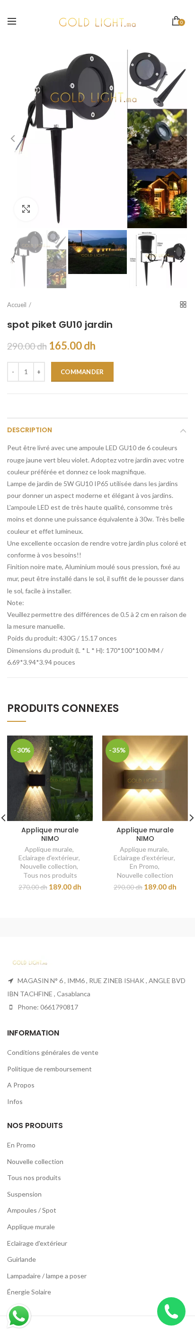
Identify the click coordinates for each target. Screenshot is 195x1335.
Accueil (17, 304)
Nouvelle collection (48, 866)
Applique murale (48, 849)
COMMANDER (82, 372)
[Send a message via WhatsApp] (19, 1316)
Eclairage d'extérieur (48, 858)
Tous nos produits (50, 875)
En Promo (144, 866)
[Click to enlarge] (26, 209)
